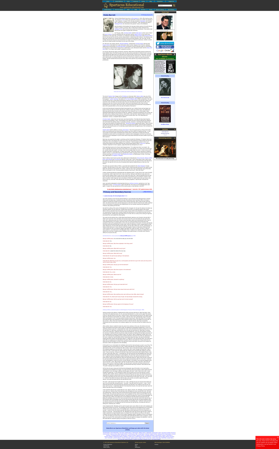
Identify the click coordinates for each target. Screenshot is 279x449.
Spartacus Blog (162, 436)
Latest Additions (119, 1)
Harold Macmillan (121, 46)
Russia (150, 9)
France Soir (142, 143)
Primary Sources (165, 133)
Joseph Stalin (170, 438)
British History (128, 432)
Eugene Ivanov (137, 34)
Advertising (106, 446)
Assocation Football (166, 432)
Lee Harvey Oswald (156, 439)
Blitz (136, 434)
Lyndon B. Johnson (117, 438)
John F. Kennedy (164, 14)
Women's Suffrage (108, 436)
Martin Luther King (156, 438)
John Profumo (108, 34)
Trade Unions (131, 436)
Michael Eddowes (124, 43)
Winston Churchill (164, 30)
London (123, 19)
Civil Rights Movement (150, 435)
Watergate (149, 432)
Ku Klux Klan (148, 438)
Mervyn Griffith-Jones (125, 235)
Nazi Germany (124, 435)
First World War (106, 432)
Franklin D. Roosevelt (137, 439)
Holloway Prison (118, 23)
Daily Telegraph (141, 166)
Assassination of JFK (156, 432)
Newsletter (160, 1)
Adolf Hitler (164, 438)
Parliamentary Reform (118, 436)
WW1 (128, 9)
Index (128, 1)
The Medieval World (115, 435)
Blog (151, 1)
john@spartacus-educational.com (123, 189)
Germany (143, 9)
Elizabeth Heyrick (165, 158)
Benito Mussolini (128, 439)
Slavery (163, 435)
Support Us (171, 1)
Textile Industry (138, 436)
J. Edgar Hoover (141, 438)
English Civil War (153, 434)
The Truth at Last (165, 97)
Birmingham (135, 18)
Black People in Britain (122, 434)
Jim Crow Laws (121, 439)
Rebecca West (140, 96)
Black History (171, 9)
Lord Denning (118, 159)
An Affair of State (165, 124)
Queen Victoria (134, 438)
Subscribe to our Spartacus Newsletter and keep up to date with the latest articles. (127, 429)
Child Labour (169, 435)
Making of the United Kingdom (164, 434)
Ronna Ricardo (140, 158)
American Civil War (132, 435)
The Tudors (122, 432)
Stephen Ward (138, 35)
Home (107, 1)
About (136, 444)
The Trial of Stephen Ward (131, 99)
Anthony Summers (134, 183)
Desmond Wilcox (148, 35)
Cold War (147, 434)
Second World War (115, 432)
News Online (106, 447)
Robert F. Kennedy (126, 438)
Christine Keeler (128, 33)
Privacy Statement (107, 444)
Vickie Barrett (165, 131)
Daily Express (139, 33)
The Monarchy (131, 434)
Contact (156, 444)
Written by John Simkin (140, 442)
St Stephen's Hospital (117, 155)
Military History (142, 432)
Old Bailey (124, 96)
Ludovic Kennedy (114, 99)
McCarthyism (158, 435)
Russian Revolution (147, 436)
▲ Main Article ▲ (147, 191)
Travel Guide (155, 436)
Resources (135, 1)
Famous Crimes (113, 434)
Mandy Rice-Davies (130, 123)
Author (143, 1)
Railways (126, 436)
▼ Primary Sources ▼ (146, 15)
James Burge (125, 129)
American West (106, 434)
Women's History (160, 9)
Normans (173, 432)
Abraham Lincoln (147, 439)
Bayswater (142, 21)
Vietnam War (135, 432)
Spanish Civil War (140, 435)
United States (141, 434)
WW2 (136, 9)
